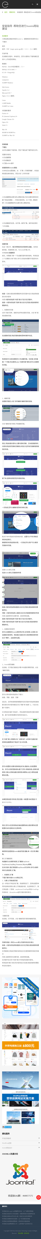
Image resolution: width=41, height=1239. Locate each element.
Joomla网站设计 (7, 1148)
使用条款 (26, 1233)
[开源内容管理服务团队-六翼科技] (5, 4)
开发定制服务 (6, 1138)
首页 (5, 12)
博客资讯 (12, 12)
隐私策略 (20, 1233)
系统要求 (5, 36)
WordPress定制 (6, 1143)
